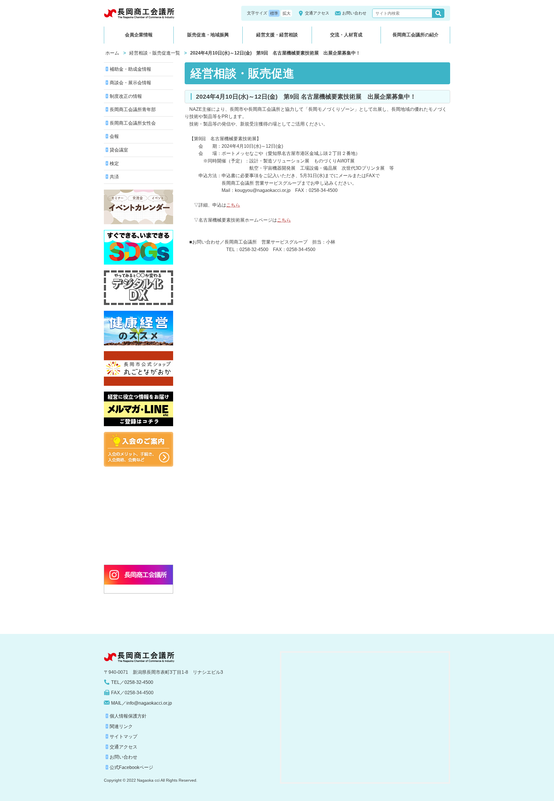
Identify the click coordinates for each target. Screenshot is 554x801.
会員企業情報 (139, 34)
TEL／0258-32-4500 (132, 682)
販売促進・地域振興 (208, 34)
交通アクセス (317, 13)
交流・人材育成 (346, 34)
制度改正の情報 (126, 96)
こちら (233, 205)
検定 (114, 163)
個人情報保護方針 (128, 716)
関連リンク (121, 726)
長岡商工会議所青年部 (133, 109)
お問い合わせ (354, 13)
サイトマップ (123, 736)
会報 (114, 136)
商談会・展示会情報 (130, 82)
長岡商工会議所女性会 (133, 123)
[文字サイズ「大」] (286, 13)
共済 (114, 176)
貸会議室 (119, 149)
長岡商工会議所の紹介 (415, 34)
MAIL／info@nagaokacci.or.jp (141, 703)
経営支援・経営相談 (277, 34)
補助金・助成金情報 (130, 69)
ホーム (112, 52)
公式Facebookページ (131, 767)
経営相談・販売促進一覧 (154, 52)
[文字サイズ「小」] (274, 13)
